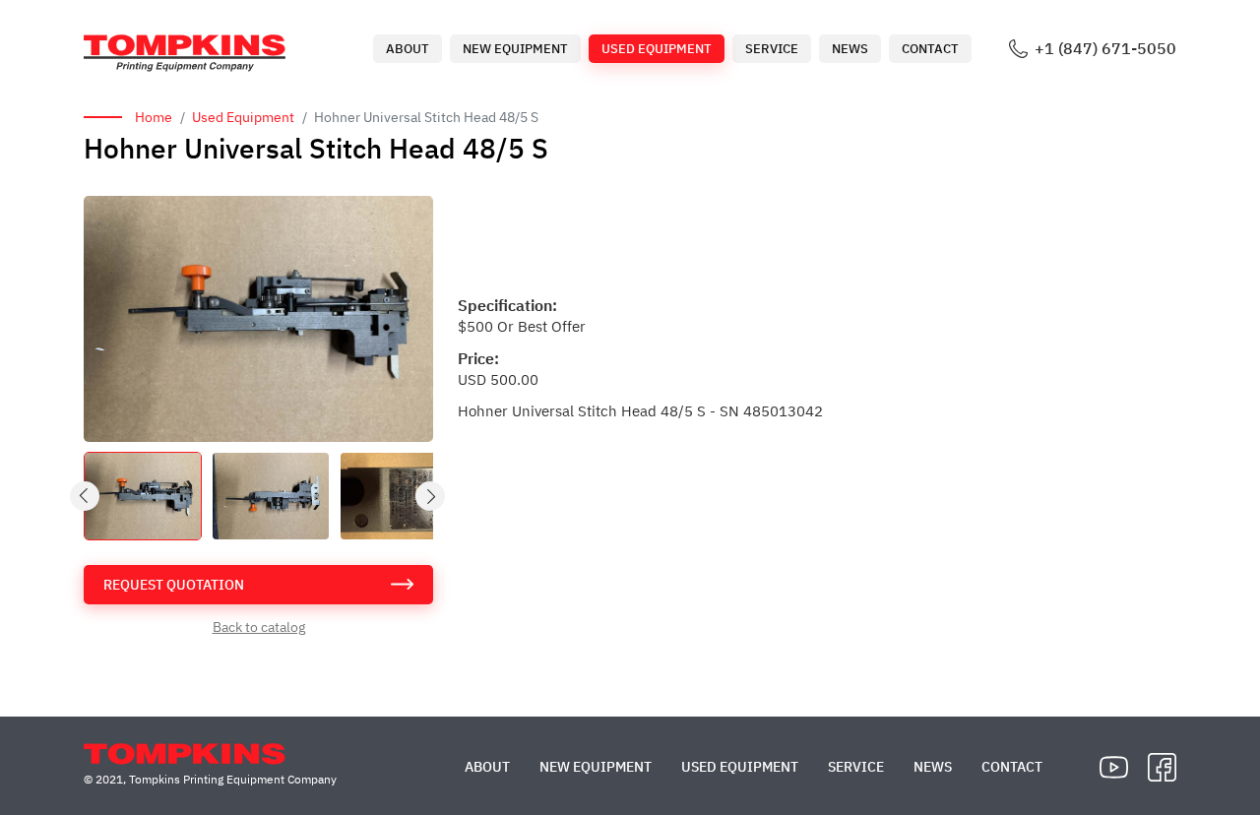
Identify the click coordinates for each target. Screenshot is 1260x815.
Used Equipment (656, 48)
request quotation (173, 585)
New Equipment (515, 48)
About (407, 48)
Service (771, 48)
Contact (930, 48)
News (850, 48)
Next (431, 496)
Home (153, 117)
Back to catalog (259, 627)
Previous (85, 496)
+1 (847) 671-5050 (1105, 48)
